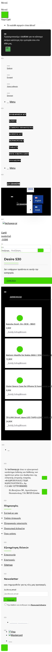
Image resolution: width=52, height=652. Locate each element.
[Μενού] (4, 218)
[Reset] (4, 14)
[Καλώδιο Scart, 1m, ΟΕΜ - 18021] (11, 313)
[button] (38, 199)
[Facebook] (10, 451)
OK (7, 48)
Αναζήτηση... (5, 251)
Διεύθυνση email (10, 590)
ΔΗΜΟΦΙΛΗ (16, 297)
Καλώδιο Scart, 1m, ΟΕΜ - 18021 (20, 324)
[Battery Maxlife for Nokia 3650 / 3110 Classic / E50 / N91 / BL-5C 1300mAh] (11, 344)
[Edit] (2, 58)
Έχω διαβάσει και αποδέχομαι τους (26, 605)
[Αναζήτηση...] (2, 247)
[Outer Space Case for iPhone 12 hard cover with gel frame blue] (11, 376)
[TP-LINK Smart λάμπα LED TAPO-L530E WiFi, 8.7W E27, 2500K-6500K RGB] (11, 407)
